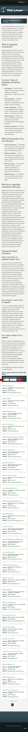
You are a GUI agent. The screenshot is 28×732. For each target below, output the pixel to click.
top (25, 728)
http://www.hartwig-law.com (14, 456)
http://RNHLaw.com (12, 658)
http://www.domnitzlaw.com (14, 469)
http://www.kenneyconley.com (15, 558)
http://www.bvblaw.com (13, 430)
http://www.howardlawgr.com (15, 533)
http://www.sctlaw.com (13, 696)
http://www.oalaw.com (13, 632)
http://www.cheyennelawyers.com (16, 671)
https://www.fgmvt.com (13, 495)
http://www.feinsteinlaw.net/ (14, 609)
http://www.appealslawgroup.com (16, 520)
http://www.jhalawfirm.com (14, 546)
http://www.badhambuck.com (15, 392)
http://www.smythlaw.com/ (14, 683)
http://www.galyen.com (13, 405)
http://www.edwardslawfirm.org (15, 482)
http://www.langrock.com (14, 571)
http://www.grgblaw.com (13, 507)
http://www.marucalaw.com (14, 596)
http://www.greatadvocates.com (15, 443)
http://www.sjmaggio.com (14, 583)
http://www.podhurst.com (14, 645)
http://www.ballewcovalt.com (14, 418)
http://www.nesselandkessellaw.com (16, 620)
